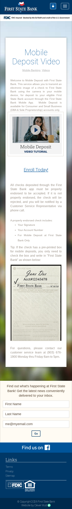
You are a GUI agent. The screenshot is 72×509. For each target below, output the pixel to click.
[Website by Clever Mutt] (49, 505)
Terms (9, 466)
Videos (46, 70)
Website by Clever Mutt (34, 505)
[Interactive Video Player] (36, 135)
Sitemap (10, 475)
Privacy (9, 471)
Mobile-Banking (31, 70)
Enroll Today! (36, 169)
